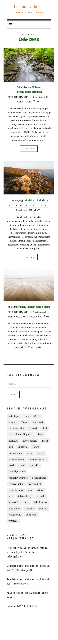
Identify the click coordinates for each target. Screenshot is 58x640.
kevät (45, 440)
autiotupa (14, 416)
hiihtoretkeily (16, 428)
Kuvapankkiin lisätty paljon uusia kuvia (27, 595)
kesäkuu (13, 440)
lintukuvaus (15, 453)
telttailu (41, 496)
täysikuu (29, 508)
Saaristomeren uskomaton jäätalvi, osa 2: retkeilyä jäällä (28, 568)
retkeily (34, 465)
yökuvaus (31, 514)
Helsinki (38, 422)
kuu (11, 446)
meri (11, 465)
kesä (40, 434)
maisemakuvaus (37, 459)
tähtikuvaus (40, 502)
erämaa (13, 422)
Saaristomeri (16, 489)
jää (10, 434)
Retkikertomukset (18, 97)
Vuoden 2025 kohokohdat (23, 606)
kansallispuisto (24, 434)
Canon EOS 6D (32, 416)
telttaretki (14, 502)
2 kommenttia (24, 101)
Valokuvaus (40, 205)
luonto (40, 453)
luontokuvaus (16, 459)
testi (26, 502)
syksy (40, 489)
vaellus (43, 508)
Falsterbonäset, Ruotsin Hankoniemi (29, 306)
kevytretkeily (29, 440)
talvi (11, 496)
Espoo (24, 422)
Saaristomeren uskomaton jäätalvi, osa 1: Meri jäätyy (28, 581)
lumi (29, 453)
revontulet (35, 483)
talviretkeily (25, 496)
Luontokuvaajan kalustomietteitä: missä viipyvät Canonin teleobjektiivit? (28, 552)
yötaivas (13, 520)
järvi (44, 428)
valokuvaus (15, 514)
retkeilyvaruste (17, 471)
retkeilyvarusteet (18, 477)
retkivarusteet (16, 483)
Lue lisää (29, 148)
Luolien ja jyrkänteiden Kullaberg (28, 200)
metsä (22, 465)
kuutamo (23, 446)
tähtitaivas (14, 508)
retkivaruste (39, 477)
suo (30, 489)
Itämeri (33, 428)
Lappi (36, 446)
